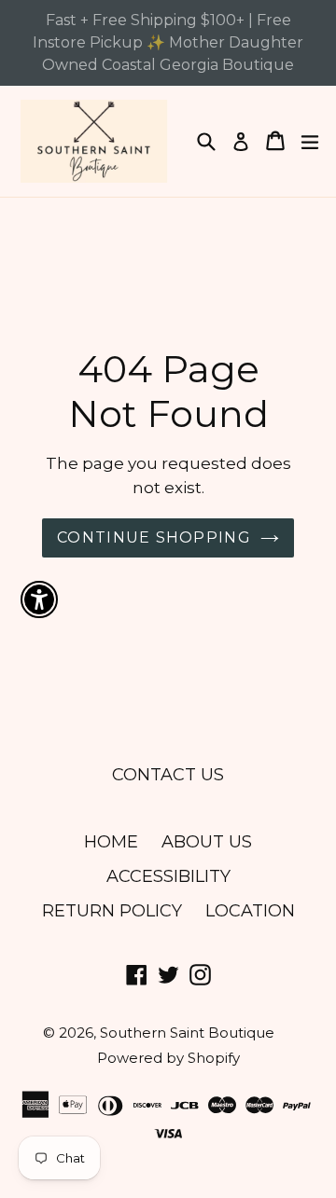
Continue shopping (154, 537)
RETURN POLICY (112, 911)
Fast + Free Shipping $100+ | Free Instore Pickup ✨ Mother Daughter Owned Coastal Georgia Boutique (168, 42)
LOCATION (250, 911)
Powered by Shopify (168, 1058)
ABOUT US (206, 842)
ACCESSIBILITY (168, 876)
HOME (111, 842)
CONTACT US (168, 774)
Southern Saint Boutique (187, 1032)
